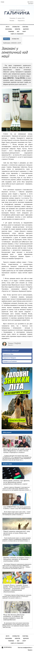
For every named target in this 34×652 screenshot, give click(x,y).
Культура (17, 29)
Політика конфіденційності (25, 647)
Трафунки (11, 31)
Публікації (6, 39)
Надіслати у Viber (8, 354)
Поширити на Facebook (10, 361)
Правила (30, 650)
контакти (30, 3)
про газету (30, 1)
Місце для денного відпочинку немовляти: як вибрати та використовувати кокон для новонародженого (13, 617)
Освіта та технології (17, 34)
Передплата (21, 20)
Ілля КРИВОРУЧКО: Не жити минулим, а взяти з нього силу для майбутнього (17, 508)
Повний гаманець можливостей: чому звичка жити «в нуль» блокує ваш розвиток (16, 533)
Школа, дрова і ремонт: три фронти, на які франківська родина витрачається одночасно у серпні (16, 482)
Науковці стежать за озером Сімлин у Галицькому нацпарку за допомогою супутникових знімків (16, 559)
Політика (25, 26)
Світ (18, 31)
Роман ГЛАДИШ (14, 343)
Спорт (24, 31)
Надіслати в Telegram (9, 358)
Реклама (12, 20)
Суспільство (16, 26)
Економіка (8, 29)
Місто (7, 26)
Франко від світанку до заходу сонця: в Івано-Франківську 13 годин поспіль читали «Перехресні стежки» (17, 450)
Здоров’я (26, 29)
